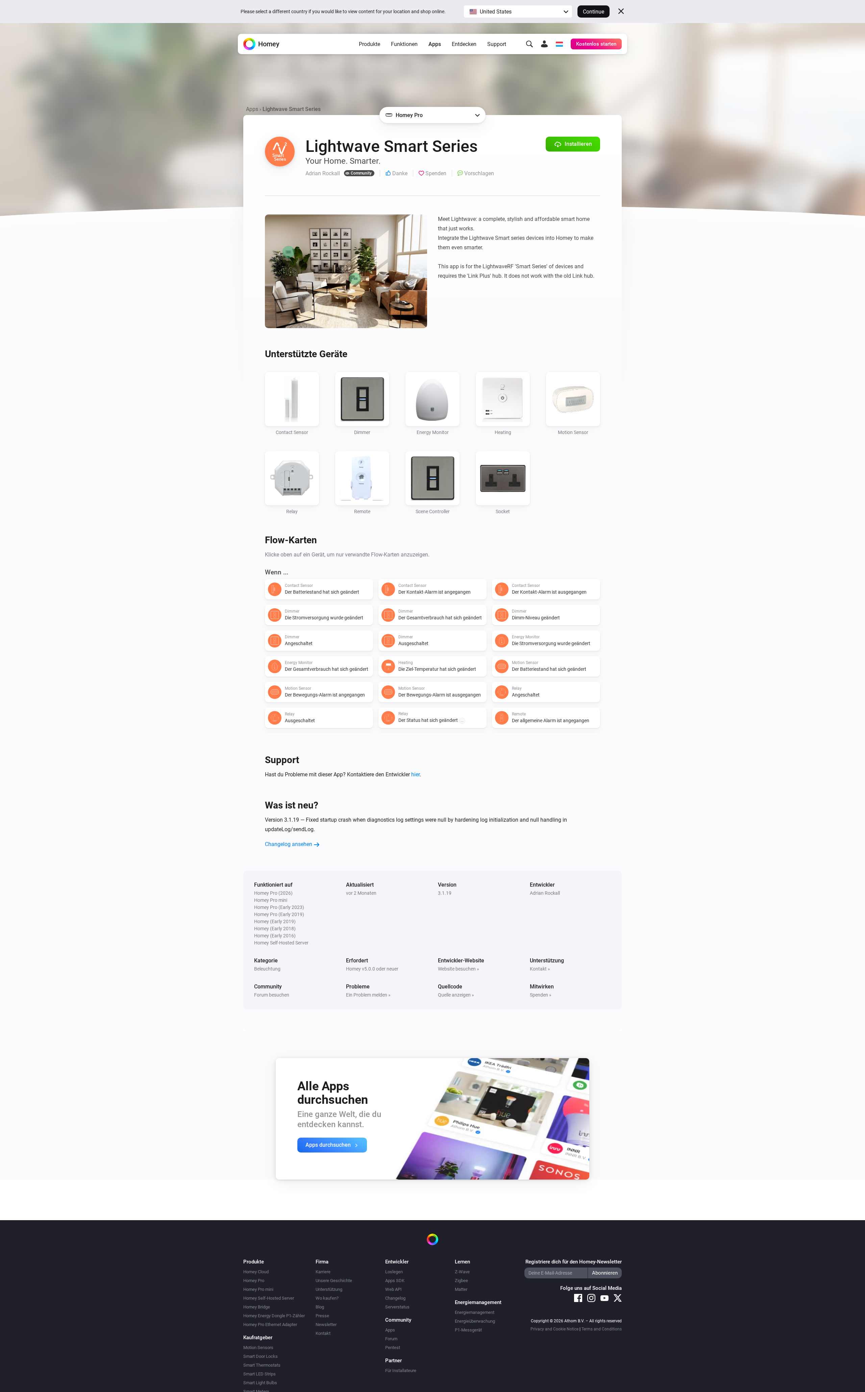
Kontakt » (540, 969)
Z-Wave (462, 1271)
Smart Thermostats (261, 1365)
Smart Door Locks (260, 1356)
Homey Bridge (256, 1306)
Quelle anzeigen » (456, 995)
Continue (593, 11)
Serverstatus (397, 1306)
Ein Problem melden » (368, 995)
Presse (322, 1315)
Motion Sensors (258, 1347)
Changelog (395, 1298)
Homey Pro (253, 1280)
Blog (320, 1306)
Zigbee (461, 1280)
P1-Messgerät (468, 1329)
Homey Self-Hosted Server (268, 1298)
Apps (434, 44)
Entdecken (464, 44)
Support (496, 44)
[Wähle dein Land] (559, 44)
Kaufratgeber (257, 1337)
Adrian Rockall (545, 893)
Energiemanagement (474, 1312)
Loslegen (394, 1271)
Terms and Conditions (602, 1329)
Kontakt (323, 1333)
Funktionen (404, 44)
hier (415, 774)
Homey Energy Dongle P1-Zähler (274, 1315)
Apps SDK (394, 1280)
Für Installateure (400, 1370)
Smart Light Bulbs (260, 1382)
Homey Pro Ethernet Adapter (270, 1324)
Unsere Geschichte (334, 1280)
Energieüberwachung (475, 1321)
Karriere (323, 1271)
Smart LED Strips (259, 1373)
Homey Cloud (256, 1271)
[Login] (544, 44)
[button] (518, 11)
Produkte (369, 44)
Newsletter (326, 1324)
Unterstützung (329, 1289)
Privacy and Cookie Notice (554, 1329)
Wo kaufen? (327, 1298)
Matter (461, 1289)
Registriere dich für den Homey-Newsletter (573, 1262)
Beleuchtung (267, 969)
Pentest (392, 1347)
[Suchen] (529, 44)
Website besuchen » (458, 969)
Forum (391, 1338)
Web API (393, 1289)
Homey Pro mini (258, 1289)
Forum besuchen (271, 995)
